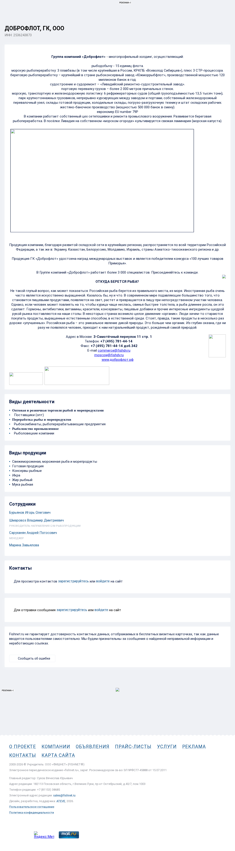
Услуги (167, 746)
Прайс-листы (133, 746)
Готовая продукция (28, 466)
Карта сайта (58, 755)
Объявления (92, 746)
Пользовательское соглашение (31, 807)
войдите (103, 581)
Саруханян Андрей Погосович (33, 533)
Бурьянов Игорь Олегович (29, 512)
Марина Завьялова (24, 545)
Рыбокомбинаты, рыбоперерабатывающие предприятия (59, 424)
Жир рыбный (22, 480)
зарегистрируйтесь (73, 581)
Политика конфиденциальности (31, 812)
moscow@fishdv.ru (109, 355)
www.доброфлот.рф (118, 360)
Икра (16, 475)
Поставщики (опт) (28, 415)
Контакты (22, 755)
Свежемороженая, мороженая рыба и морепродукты (54, 461)
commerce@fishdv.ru (114, 350)
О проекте (22, 746)
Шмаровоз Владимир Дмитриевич (36, 520)
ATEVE (60, 801)
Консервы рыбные (27, 471)
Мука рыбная (22, 484)
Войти (225, 24)
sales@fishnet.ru (64, 795)
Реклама (194, 746)
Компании (56, 746)
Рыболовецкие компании (33, 433)
